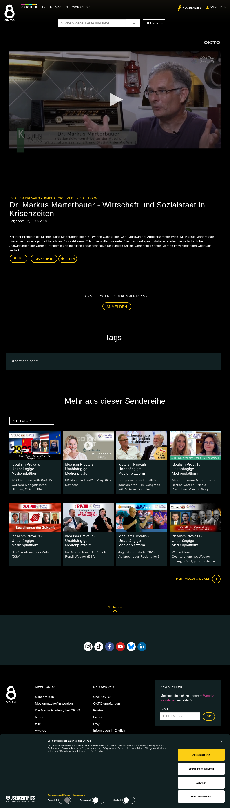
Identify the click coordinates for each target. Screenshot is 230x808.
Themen (153, 23)
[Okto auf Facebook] (109, 646)
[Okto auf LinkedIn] (141, 646)
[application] (115, 99)
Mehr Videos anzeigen (193, 578)
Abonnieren (44, 258)
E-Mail (166, 709)
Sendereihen (44, 697)
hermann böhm (26, 361)
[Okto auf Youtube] (120, 646)
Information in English (109, 730)
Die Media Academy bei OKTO (57, 710)
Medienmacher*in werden (54, 703)
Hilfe (38, 724)
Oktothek (29, 7)
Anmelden (116, 307)
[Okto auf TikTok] (98, 646)
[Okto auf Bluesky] (131, 646)
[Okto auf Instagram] (88, 646)
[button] (115, 99)
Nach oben (115, 607)
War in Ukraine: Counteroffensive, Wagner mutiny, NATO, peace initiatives (195, 556)
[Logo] (212, 42)
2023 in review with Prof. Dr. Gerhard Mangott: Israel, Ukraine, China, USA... (32, 485)
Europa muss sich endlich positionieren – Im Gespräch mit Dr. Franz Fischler (139, 485)
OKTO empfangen (106, 703)
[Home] (11, 703)
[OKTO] (9, 17)
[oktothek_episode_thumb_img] (35, 445)
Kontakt (98, 710)
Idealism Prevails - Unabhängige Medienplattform (53, 198)
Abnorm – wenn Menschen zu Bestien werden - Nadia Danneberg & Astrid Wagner (194, 485)
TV (44, 7)
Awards (40, 730)
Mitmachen (59, 7)
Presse (98, 717)
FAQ (96, 724)
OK (209, 716)
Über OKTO (102, 697)
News (39, 717)
